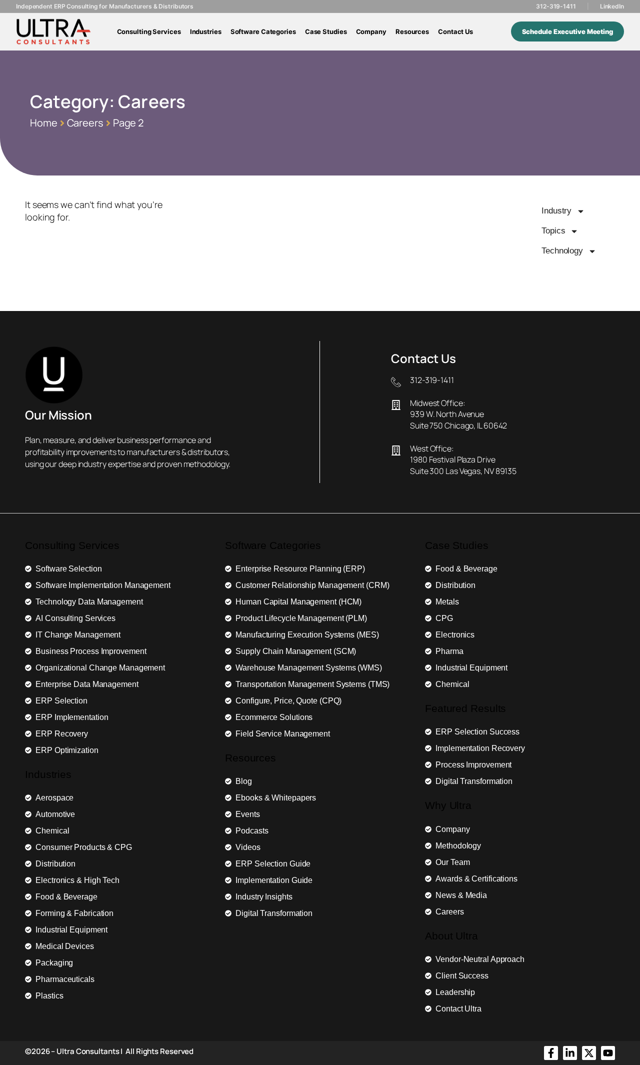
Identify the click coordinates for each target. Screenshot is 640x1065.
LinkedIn (612, 6)
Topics (553, 231)
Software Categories (263, 32)
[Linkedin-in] (570, 1053)
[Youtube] (608, 1053)
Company (371, 32)
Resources (412, 32)
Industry (557, 211)
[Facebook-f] (551, 1053)
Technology (562, 251)
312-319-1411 (556, 6)
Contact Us (455, 32)
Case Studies (326, 32)
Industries (206, 32)
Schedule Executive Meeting (567, 32)
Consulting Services (149, 32)
